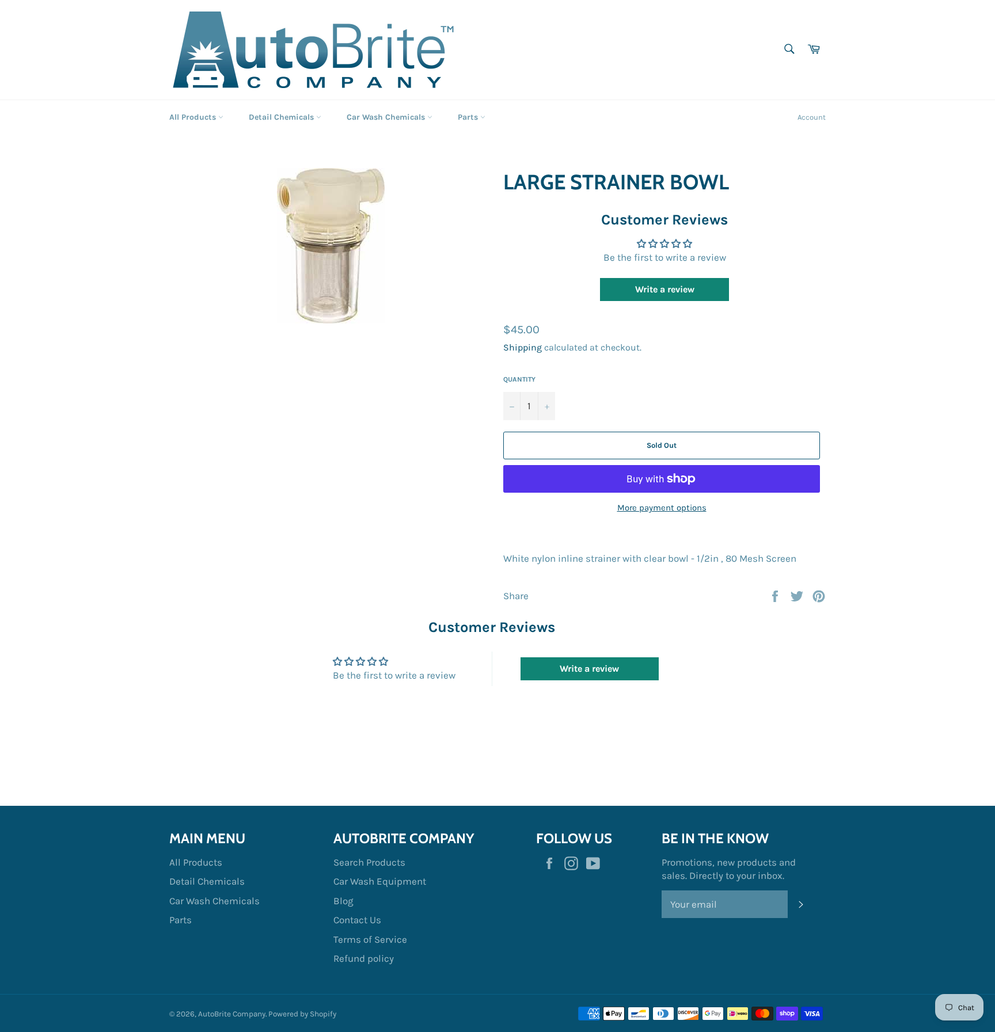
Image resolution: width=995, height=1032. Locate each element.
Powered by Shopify (302, 1014)
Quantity (519, 379)
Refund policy (363, 958)
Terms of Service (370, 939)
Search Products (369, 862)
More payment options (662, 507)
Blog (343, 901)
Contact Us (357, 920)
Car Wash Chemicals (387, 117)
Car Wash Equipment (379, 881)
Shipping (522, 347)
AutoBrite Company (231, 1014)
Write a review (664, 289)
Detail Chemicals (282, 117)
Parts (469, 117)
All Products (193, 117)
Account (811, 117)
